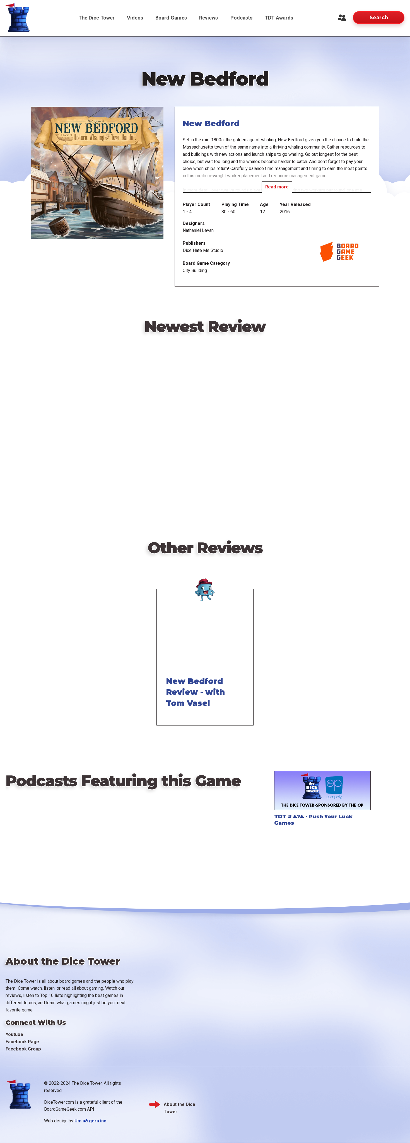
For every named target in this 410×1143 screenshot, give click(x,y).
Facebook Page (22, 1041)
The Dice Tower (96, 18)
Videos (135, 18)
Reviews (208, 18)
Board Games (171, 18)
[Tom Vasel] (205, 587)
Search (379, 17)
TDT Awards (279, 18)
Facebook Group (23, 1049)
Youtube (14, 1034)
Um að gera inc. (90, 1120)
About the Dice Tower (179, 1105)
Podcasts (241, 18)
